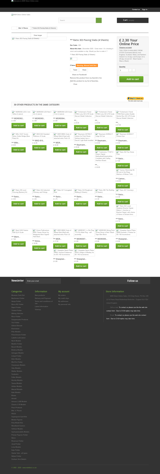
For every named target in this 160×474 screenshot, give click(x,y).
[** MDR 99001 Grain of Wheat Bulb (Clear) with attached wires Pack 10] (63, 136)
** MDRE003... (38, 118)
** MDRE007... (80, 239)
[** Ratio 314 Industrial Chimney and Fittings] (42, 191)
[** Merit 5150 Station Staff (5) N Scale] (21, 231)
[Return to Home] (14, 28)
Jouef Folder (16, 444)
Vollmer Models (17, 429)
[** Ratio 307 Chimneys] (126, 190)
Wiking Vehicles (17, 313)
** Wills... (15, 142)
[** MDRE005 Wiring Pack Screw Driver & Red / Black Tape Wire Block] (105, 232)
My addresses (63, 301)
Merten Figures (16, 420)
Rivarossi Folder (17, 441)
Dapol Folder (16, 307)
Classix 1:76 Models (18, 404)
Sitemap (38, 309)
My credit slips (63, 298)
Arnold (13, 398)
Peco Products (16, 408)
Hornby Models (16, 380)
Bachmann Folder (17, 298)
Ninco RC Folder (17, 304)
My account (63, 291)
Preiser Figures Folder (19, 435)
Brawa (13, 395)
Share (84, 70)
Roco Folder (15, 316)
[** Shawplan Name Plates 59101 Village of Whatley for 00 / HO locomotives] (84, 252)
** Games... (121, 178)
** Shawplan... (122, 239)
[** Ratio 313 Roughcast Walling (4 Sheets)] (84, 191)
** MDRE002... (17, 118)
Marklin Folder (16, 344)
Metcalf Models (16, 389)
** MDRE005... (101, 239)
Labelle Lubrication (18, 338)
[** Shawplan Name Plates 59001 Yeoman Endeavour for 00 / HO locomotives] (63, 252)
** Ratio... (120, 158)
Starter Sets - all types (19, 453)
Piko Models (15, 332)
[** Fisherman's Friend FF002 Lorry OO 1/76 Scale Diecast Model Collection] (105, 114)
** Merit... (15, 237)
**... (76, 120)
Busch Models (16, 347)
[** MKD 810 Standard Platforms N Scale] (42, 135)
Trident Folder (16, 310)
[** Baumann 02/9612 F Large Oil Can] (105, 135)
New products (40, 295)
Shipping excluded (125, 47)
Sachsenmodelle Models (20, 432)
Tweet (75, 70)
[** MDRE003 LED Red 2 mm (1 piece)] (42, 113)
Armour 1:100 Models (19, 401)
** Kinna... (36, 241)
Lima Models (16, 447)
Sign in (144, 9)
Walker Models (16, 371)
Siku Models (15, 368)
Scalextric (15, 374)
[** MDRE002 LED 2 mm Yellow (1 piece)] (21, 113)
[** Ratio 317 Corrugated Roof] (63, 191)
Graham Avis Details (18, 459)
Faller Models (16, 377)
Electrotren (15, 329)
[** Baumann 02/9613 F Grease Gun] (126, 135)
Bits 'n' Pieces (16, 411)
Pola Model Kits (17, 423)
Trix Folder (15, 323)
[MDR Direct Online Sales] (33, 18)
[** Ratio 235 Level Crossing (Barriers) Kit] (21, 191)
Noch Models (16, 341)
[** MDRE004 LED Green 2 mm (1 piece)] (63, 113)
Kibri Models (16, 359)
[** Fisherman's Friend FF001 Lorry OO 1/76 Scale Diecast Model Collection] (84, 114)
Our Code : (74, 45)
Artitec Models (16, 386)
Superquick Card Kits (19, 417)
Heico (13, 438)
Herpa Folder (16, 301)
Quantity (122, 67)
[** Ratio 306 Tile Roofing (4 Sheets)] (105, 191)
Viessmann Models (18, 365)
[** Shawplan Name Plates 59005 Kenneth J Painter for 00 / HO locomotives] (126, 232)
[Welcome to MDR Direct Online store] (80, 4)
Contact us (136, 9)
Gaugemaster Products (19, 319)
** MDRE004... (59, 118)
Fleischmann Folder (18, 335)
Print (75, 84)
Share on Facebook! (79, 75)
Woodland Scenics (18, 426)
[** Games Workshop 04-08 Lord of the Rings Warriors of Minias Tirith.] (126, 172)
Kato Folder (15, 450)
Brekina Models (17, 350)
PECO (13, 414)
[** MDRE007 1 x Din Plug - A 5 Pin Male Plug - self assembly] (84, 232)
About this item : (76, 49)
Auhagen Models (17, 353)
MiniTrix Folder (16, 362)
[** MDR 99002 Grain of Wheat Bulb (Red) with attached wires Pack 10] (63, 232)
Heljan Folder (16, 456)
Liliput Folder (16, 356)
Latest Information (41, 306)
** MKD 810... (38, 140)
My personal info (64, 304)
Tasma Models (16, 383)
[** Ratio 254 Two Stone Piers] (126, 153)
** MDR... (57, 142)
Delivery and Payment (43, 298)
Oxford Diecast (16, 326)
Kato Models (15, 392)
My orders (62, 295)
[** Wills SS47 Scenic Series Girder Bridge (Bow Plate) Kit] (21, 136)
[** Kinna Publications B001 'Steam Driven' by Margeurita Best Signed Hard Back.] (42, 233)
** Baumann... (80, 145)
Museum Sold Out (18, 295)
